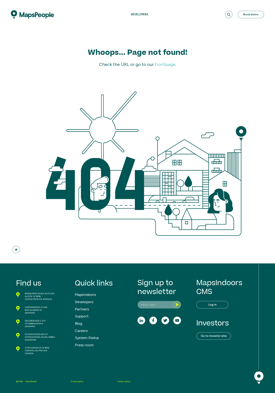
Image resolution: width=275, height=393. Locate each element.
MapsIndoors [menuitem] (85, 294)
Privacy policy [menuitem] (77, 381)
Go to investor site (214, 336)
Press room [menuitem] (84, 345)
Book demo (250, 14)
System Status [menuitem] (87, 338)
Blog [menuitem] (78, 323)
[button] (16, 249)
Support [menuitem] (82, 316)
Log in (212, 304)
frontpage (165, 64)
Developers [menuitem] (84, 302)
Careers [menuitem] (81, 331)
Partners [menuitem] (82, 309)
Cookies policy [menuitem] (123, 381)
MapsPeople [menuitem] (31, 381)
